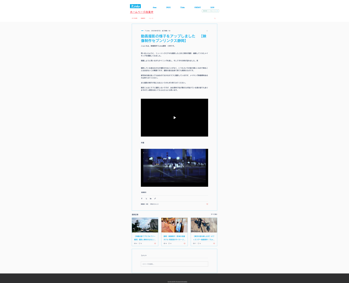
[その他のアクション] (207, 31)
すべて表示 (214, 214)
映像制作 (143, 18)
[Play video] (174, 118)
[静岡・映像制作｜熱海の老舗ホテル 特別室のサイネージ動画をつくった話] (174, 225)
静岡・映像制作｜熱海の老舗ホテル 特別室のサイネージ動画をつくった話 (174, 238)
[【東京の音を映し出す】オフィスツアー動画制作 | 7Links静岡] (204, 225)
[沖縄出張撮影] (145, 225)
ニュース (151, 18)
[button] (215, 18)
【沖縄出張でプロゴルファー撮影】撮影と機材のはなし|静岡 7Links (145, 238)
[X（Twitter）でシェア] (146, 198)
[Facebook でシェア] (142, 198)
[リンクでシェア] (155, 198)
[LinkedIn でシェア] (151, 198)
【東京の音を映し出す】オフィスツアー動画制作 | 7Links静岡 (204, 238)
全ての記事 (134, 18)
